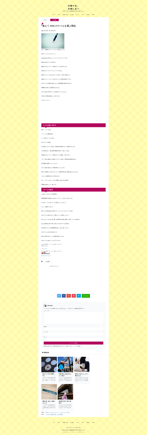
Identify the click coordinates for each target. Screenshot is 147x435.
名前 (45, 326)
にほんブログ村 (44, 248)
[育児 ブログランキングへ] (73, 253)
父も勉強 (72, 14)
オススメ (77, 14)
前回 (42, 49)
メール (46, 331)
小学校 (93, 14)
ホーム (54, 14)
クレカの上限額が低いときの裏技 (54, 414)
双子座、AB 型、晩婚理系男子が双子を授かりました (73, 430)
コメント (46, 310)
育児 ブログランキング (46, 255)
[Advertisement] (52, 110)
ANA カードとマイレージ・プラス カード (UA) (58, 412)
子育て (59, 14)
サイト (45, 337)
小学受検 (87, 14)
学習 (83, 14)
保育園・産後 (65, 14)
